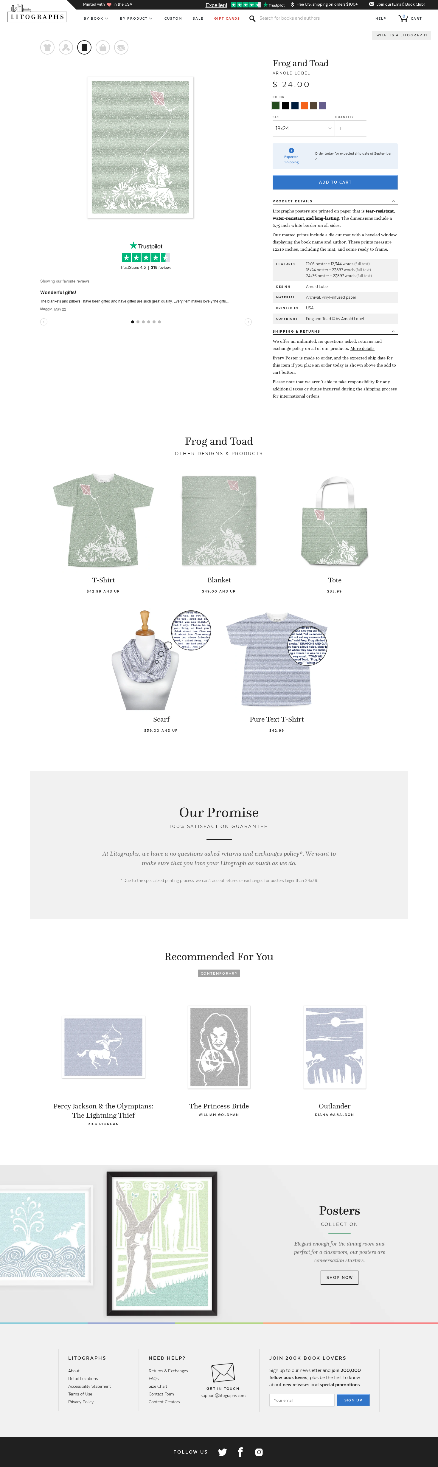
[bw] (285, 105)
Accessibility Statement (89, 1386)
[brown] (313, 105)
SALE (198, 18)
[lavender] (322, 105)
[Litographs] (37, 13)
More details (362, 348)
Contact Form (161, 1394)
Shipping (296, 331)
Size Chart (158, 1386)
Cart (412, 17)
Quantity (344, 117)
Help (380, 18)
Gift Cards (227, 18)
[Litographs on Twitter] (222, 1452)
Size (277, 117)
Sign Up (353, 1400)
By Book (94, 18)
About (74, 1370)
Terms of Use (80, 1394)
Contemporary (219, 973)
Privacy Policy (81, 1401)
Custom (173, 18)
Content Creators (164, 1401)
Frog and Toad (301, 63)
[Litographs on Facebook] (240, 1452)
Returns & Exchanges (168, 1370)
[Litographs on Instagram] (259, 1452)
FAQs (154, 1378)
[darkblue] (295, 105)
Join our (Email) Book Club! (401, 4)
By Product (134, 18)
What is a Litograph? (402, 35)
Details (293, 201)
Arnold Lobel (291, 73)
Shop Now (340, 1277)
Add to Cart (335, 182)
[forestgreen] (275, 105)
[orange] (304, 105)
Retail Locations (83, 1378)
